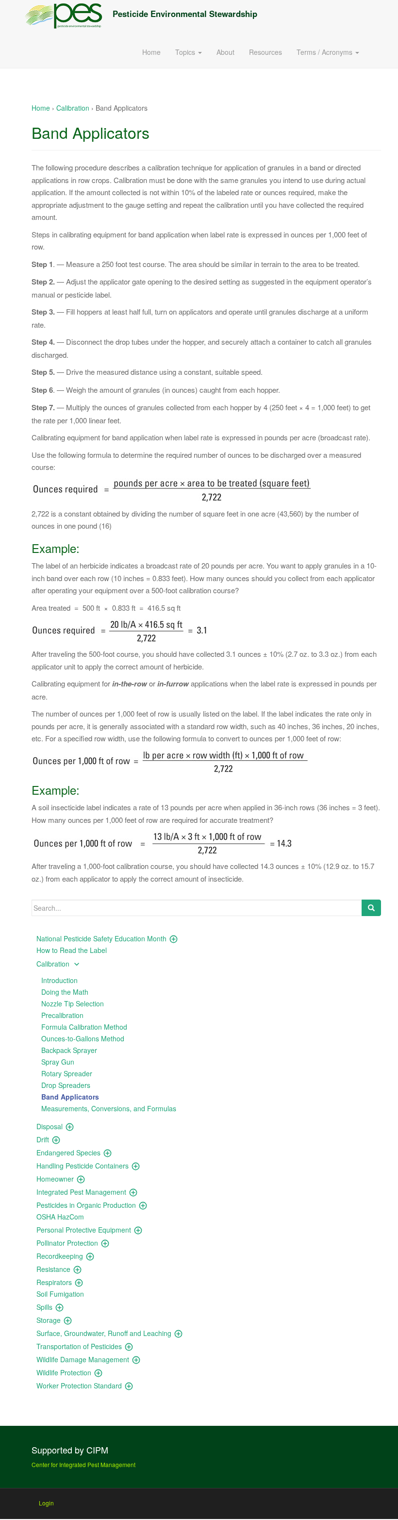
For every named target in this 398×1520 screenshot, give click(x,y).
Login (46, 1503)
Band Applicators (70, 1097)
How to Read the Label (71, 950)
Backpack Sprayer (69, 1050)
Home (151, 52)
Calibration (72, 108)
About (225, 52)
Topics (186, 52)
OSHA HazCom (60, 1216)
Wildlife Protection (63, 1372)
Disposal (49, 1126)
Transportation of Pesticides (79, 1346)
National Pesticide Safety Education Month (101, 938)
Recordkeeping (59, 1256)
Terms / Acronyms (325, 52)
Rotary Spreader (66, 1073)
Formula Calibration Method (84, 1027)
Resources (265, 52)
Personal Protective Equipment (83, 1230)
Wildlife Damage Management (82, 1359)
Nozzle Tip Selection (72, 1003)
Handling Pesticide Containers (82, 1165)
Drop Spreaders (65, 1085)
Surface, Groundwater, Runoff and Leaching (103, 1333)
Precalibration (62, 1015)
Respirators (54, 1282)
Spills (44, 1307)
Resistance (53, 1269)
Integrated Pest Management (81, 1192)
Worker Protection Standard (79, 1385)
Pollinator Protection (67, 1243)
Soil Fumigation (60, 1294)
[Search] (371, 908)
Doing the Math (64, 992)
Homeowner (55, 1179)
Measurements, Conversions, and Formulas (108, 1108)
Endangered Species (68, 1152)
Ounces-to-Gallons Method (82, 1038)
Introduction (59, 980)
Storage (48, 1320)
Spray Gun (57, 1062)
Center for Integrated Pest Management (83, 1464)
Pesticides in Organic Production (86, 1205)
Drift (42, 1139)
